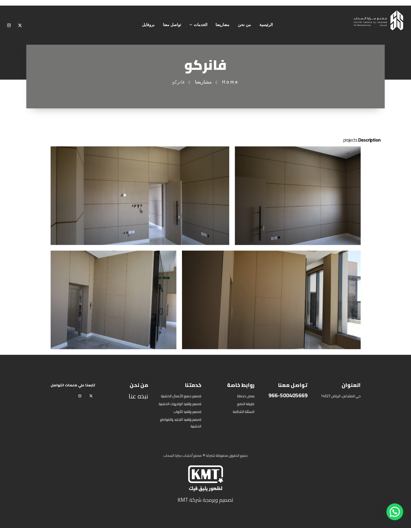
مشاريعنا (223, 25)
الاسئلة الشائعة (243, 411)
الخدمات (200, 25)
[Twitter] (19, 25)
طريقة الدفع (245, 404)
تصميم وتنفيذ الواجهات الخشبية (180, 404)
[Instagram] (9, 25)
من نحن (244, 25)
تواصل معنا (172, 25)
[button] (394, 511)
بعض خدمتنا (245, 396)
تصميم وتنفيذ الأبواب (187, 411)
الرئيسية (266, 25)
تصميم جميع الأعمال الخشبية (181, 396)
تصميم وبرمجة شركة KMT (205, 500)
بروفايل (148, 25)
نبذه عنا (138, 396)
